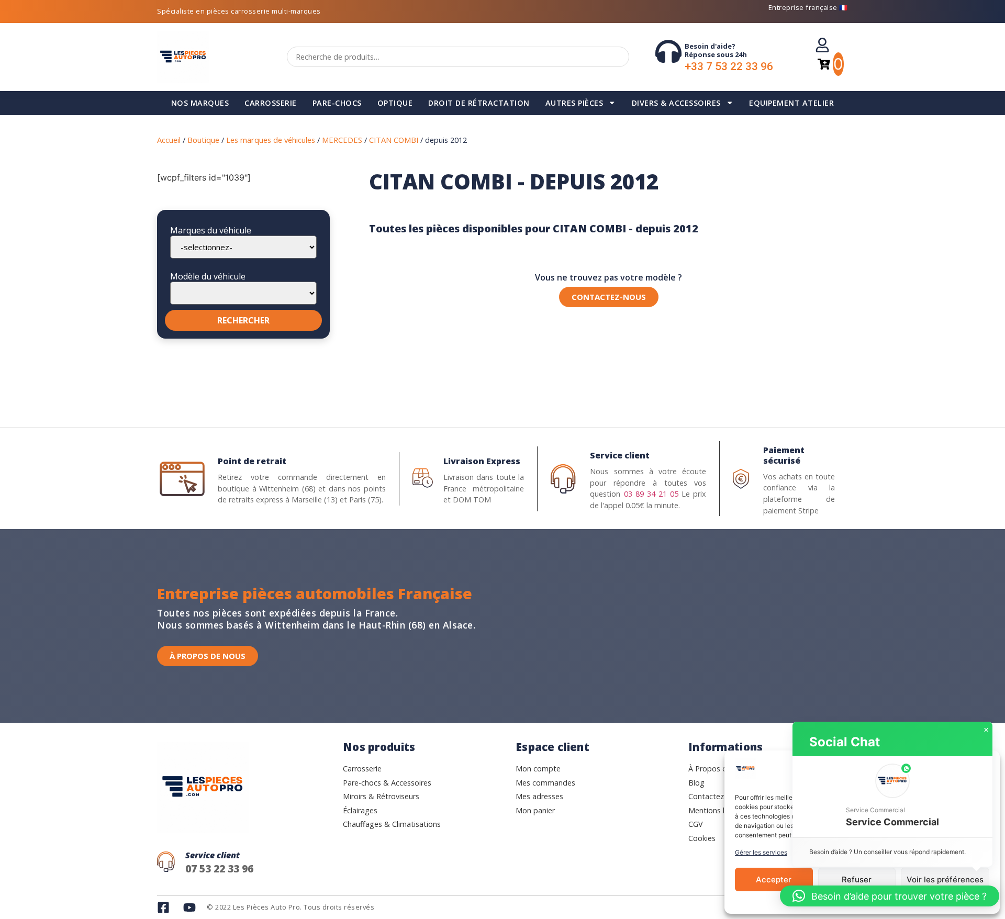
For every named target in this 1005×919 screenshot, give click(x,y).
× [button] (986, 730)
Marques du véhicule (210, 230)
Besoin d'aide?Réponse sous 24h (716, 50)
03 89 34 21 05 (651, 494)
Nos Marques (200, 103)
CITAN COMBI (393, 140)
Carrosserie (270, 103)
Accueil (169, 140)
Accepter (773, 879)
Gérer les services (761, 852)
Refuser (857, 879)
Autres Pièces (574, 103)
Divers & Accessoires (676, 103)
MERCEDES (342, 140)
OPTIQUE (395, 103)
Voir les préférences (945, 879)
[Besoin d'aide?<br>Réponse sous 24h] (668, 51)
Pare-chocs (337, 103)
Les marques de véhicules (270, 140)
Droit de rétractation (479, 103)
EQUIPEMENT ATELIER (791, 103)
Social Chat (844, 741)
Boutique (203, 140)
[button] (892, 796)
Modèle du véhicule (207, 276)
